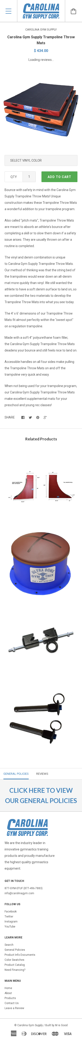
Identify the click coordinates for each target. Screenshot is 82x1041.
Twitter (9, 916)
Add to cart (59, 177)
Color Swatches (14, 959)
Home (8, 988)
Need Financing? (15, 969)
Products (10, 998)
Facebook (11, 911)
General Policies (15, 949)
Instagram (11, 921)
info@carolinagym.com (19, 893)
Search (9, 944)
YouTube (10, 926)
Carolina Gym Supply (41, 29)
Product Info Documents (20, 954)
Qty (13, 177)
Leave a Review (14, 1008)
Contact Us (12, 1003)
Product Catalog (15, 964)
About (8, 993)
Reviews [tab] (42, 773)
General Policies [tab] (16, 773)
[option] (41, 109)
